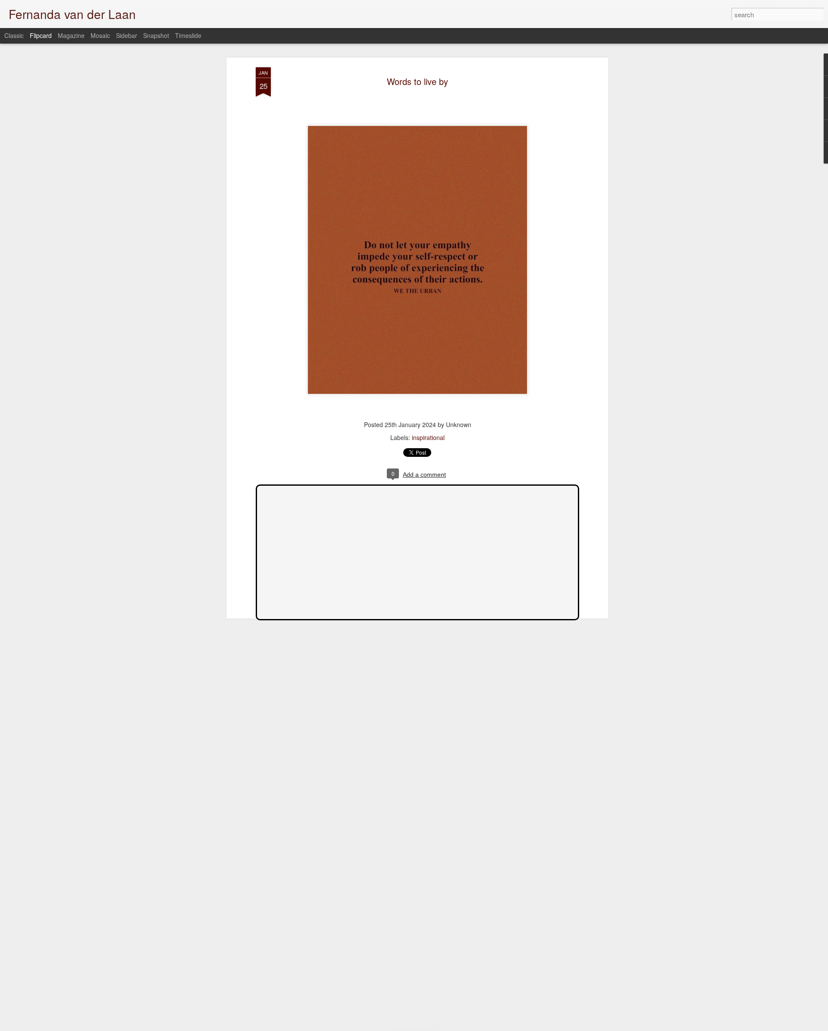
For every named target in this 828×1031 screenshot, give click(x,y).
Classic (14, 35)
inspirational (428, 437)
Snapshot (156, 35)
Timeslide (188, 35)
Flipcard (41, 35)
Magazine (71, 35)
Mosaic (100, 35)
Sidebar (126, 35)
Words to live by (417, 81)
